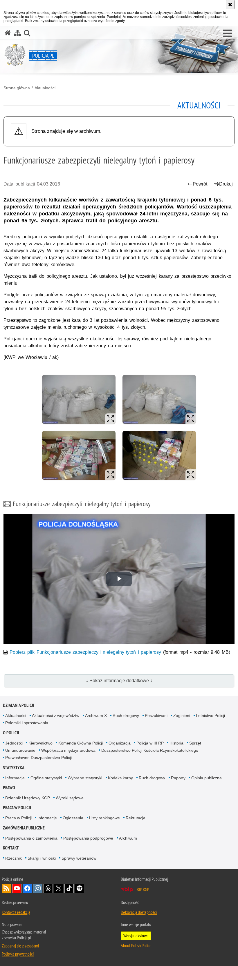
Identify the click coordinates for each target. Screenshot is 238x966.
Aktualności (45, 88)
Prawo (9, 788)
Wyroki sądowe (70, 798)
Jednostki (14, 743)
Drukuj (226, 183)
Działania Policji (18, 705)
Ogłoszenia (73, 818)
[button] (227, 34)
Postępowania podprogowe (88, 838)
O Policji (11, 733)
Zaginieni (181, 715)
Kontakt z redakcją (16, 912)
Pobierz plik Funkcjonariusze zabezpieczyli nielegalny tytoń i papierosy (85, 652)
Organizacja (120, 743)
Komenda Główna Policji (80, 743)
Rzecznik (13, 858)
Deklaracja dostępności (139, 912)
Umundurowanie (20, 750)
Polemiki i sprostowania (26, 722)
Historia (176, 743)
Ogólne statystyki (46, 778)
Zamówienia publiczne (24, 828)
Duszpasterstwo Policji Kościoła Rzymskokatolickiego (149, 750)
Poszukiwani (156, 715)
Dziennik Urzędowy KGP (27, 798)
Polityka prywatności (18, 954)
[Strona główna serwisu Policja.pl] (8, 33)
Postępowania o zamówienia (31, 838)
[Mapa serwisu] (17, 33)
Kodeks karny (120, 778)
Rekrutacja (135, 818)
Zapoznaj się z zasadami (20, 946)
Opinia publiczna (206, 778)
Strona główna (16, 88)
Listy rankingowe (104, 818)
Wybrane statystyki (85, 778)
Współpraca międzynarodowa (68, 750)
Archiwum (128, 838)
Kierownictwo (40, 743)
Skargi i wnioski (42, 858)
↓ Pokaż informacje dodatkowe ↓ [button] (119, 680)
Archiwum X (96, 715)
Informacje (15, 778)
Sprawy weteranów (79, 858)
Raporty (178, 778)
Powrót (200, 183)
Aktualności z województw (55, 715)
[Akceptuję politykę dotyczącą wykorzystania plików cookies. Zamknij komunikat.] (230, 4)
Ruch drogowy (126, 715)
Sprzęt (195, 743)
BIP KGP (143, 889)
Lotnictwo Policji (210, 715)
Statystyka (13, 768)
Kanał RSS (6, 888)
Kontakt (11, 848)
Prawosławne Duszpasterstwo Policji (38, 757)
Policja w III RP (150, 743)
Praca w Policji (17, 808)
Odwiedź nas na (16, 888)
